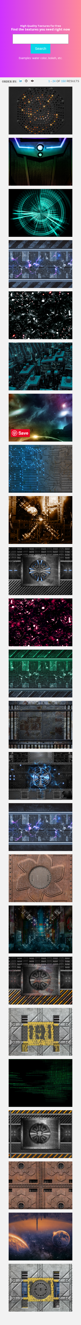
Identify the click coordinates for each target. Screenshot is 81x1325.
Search (40, 49)
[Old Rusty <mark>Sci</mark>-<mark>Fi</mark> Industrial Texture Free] (40, 1003)
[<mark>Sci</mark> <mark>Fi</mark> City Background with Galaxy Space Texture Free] (40, 1259)
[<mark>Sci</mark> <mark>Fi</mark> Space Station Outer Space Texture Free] (40, 543)
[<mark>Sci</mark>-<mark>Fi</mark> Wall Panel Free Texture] (40, 747)
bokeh (52, 58)
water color (39, 58)
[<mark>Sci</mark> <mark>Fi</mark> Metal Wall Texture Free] (40, 798)
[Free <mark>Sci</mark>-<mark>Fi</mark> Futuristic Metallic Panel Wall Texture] (40, 594)
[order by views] (32, 80)
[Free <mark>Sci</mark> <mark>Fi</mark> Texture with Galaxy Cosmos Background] (40, 440)
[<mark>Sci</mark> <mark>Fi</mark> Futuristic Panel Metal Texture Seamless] (40, 1054)
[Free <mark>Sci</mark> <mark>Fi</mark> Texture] (40, 287)
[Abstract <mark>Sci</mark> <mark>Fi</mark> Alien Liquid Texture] (40, 645)
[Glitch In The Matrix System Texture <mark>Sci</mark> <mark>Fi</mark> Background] (40, 1106)
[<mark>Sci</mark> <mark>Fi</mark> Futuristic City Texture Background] (40, 389)
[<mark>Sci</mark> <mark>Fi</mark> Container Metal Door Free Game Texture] (40, 1310)
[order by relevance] (20, 80)
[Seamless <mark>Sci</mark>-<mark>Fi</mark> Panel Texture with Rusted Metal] (40, 901)
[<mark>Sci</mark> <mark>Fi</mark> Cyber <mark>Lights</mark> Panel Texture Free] (40, 133)
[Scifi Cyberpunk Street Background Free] (40, 952)
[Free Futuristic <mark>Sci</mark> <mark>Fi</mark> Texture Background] (40, 696)
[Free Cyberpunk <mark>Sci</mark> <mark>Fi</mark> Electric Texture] (40, 850)
